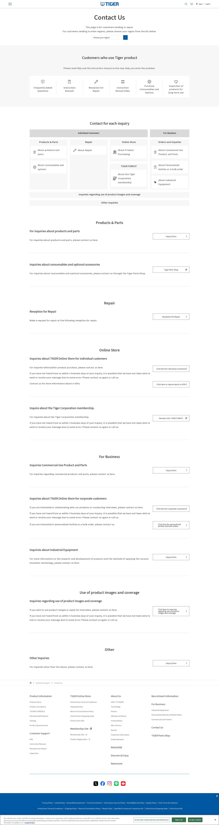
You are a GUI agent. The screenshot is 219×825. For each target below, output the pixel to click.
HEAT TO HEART (117, 702)
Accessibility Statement (76, 803)
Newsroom (117, 763)
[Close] (215, 819)
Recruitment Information (164, 696)
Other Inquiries (109, 202)
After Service (116, 725)
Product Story (35, 702)
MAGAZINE (116, 747)
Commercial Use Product (161, 719)
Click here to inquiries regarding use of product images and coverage (168, 611)
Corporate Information (120, 734)
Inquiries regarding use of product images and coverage (109, 194)
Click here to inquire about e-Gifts (171, 384)
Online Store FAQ (77, 720)
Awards (114, 730)
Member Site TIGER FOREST (171, 418)
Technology (115, 706)
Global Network (117, 739)
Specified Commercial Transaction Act (128, 808)
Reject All (178, 820)
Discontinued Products (39, 716)
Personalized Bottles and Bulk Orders (166, 715)
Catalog (33, 720)
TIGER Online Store (80, 696)
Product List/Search (38, 706)
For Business (158, 704)
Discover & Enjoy (120, 755)
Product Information (41, 696)
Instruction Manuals (38, 744)
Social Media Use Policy (135, 803)
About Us (116, 696)
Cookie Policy (60, 803)
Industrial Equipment (160, 710)
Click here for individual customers (171, 368)
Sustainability (116, 720)
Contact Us (157, 727)
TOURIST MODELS (37, 711)
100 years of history (118, 716)
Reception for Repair (171, 316)
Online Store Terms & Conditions (83, 702)
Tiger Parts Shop (171, 269)
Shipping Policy (76, 706)
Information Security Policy (114, 803)
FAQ (31, 739)
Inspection (34, 753)
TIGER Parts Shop (160, 735)
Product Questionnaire (39, 725)
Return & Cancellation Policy (82, 711)
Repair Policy (107, 808)
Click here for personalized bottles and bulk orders (169, 525)
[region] (109, 820)
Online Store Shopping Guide (82, 716)
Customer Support (40, 733)
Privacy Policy (47, 803)
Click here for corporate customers (171, 508)
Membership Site (79, 728)
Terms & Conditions (94, 803)
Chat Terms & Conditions (168, 803)
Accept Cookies (195, 820)
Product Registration (78, 739)
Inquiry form (171, 236)
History (114, 711)
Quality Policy (151, 803)
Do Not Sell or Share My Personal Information (152, 820)
